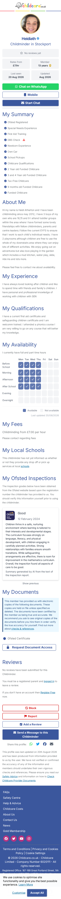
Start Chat (32, 103)
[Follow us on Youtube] (21, 838)
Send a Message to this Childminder (32, 734)
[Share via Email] (51, 744)
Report (32, 716)
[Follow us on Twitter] (14, 838)
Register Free (47, 692)
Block (32, 708)
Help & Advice (12, 803)
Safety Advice (10, 776)
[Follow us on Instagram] (29, 838)
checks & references (22, 628)
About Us (9, 814)
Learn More (26, 884)
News (6, 825)
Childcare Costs (13, 808)
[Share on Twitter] (39, 744)
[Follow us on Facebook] (6, 838)
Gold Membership (14, 831)
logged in (49, 681)
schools (25, 466)
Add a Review (32, 724)
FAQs (6, 792)
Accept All (37, 892)
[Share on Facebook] (45, 744)
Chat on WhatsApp (32, 86)
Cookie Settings (35, 853)
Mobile (32, 95)
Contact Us (10, 820)
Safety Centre (11, 797)
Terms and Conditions (16, 849)
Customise (18, 892)
